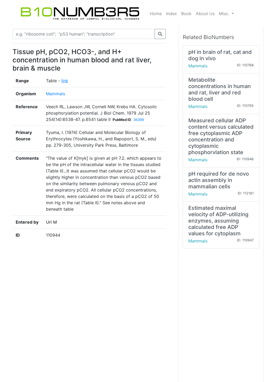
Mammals (55, 93)
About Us (205, 13)
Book (186, 13)
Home (156, 13)
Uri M (51, 222)
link (64, 80)
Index (171, 13)
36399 (138, 120)
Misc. (225, 13)
